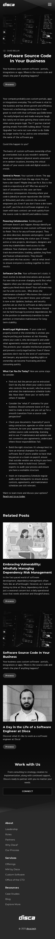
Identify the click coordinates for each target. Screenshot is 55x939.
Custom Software (15, 874)
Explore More (13, 904)
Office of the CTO (15, 879)
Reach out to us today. (14, 496)
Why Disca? (11, 845)
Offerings (10, 864)
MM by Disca (12, 869)
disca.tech (31, 928)
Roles (8, 834)
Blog (8, 899)
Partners (10, 839)
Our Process (12, 850)
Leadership (11, 829)
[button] (50, 4)
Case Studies (12, 893)
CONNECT (27, 791)
